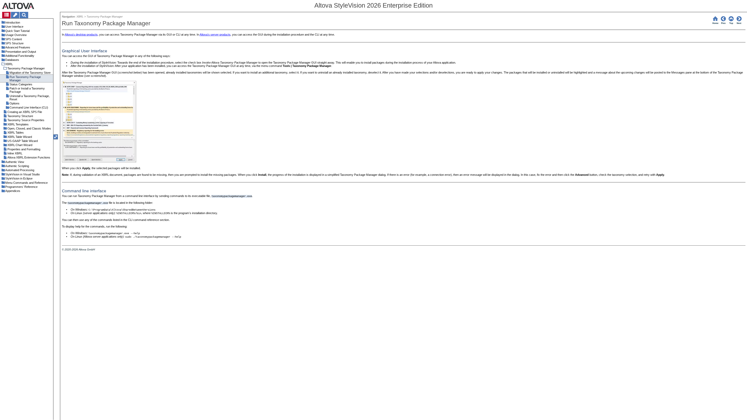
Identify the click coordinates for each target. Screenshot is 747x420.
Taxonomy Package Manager (105, 16)
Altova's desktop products (81, 34)
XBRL (79, 16)
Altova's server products (215, 34)
